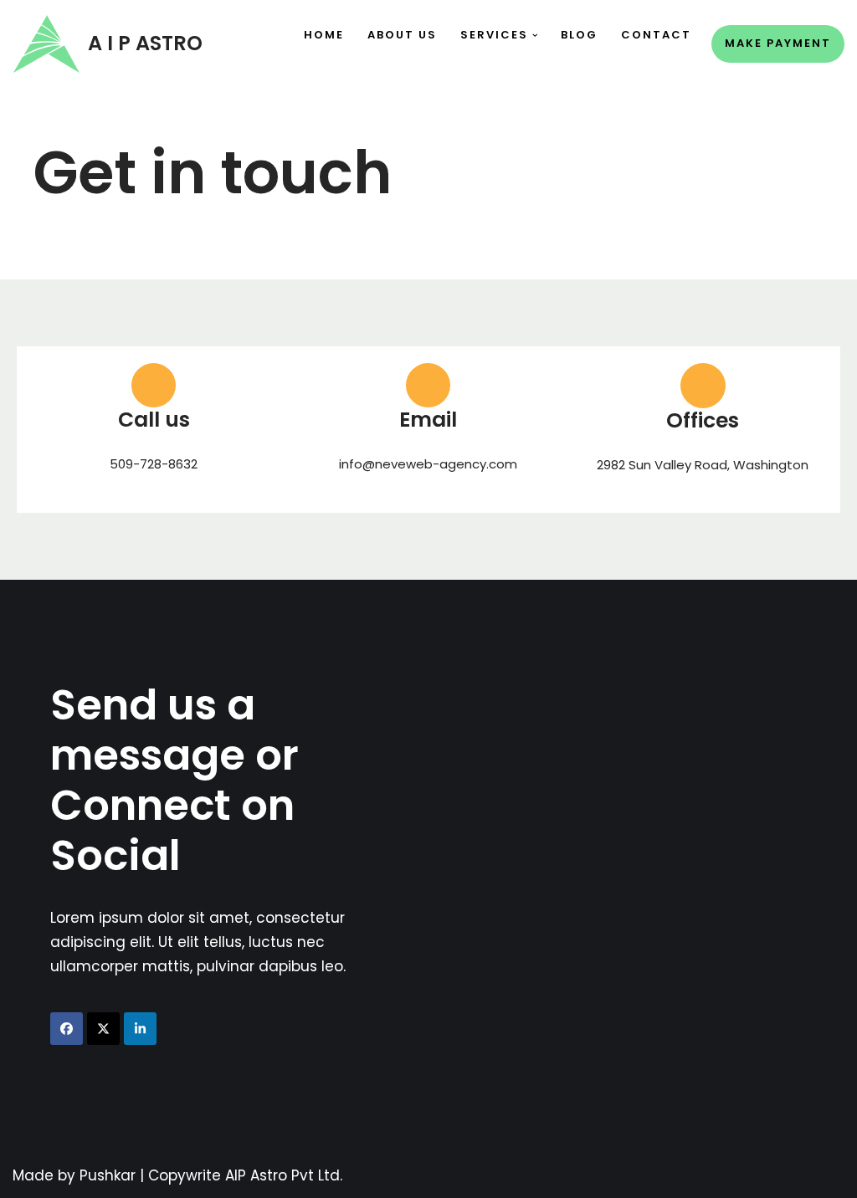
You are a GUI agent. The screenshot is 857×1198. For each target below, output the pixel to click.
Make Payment (778, 43)
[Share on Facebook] (66, 1028)
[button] (535, 35)
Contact (656, 35)
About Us (402, 35)
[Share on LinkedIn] (140, 1028)
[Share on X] (103, 1028)
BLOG (579, 35)
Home (324, 35)
